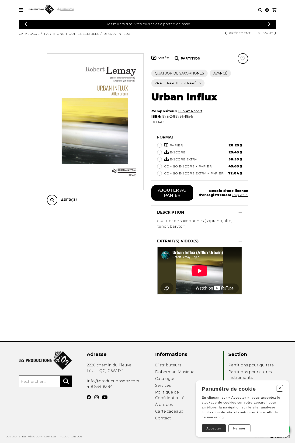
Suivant (265, 33)
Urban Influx (117, 34)
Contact (163, 418)
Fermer (239, 428)
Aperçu (69, 200)
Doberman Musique (174, 372)
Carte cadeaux (169, 411)
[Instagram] (96, 397)
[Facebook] (89, 397)
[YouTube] (105, 397)
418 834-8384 (100, 386)
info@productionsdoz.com (113, 381)
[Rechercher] (66, 381)
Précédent (239, 33)
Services (163, 385)
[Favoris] (243, 58)
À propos (164, 404)
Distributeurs (168, 365)
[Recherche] (260, 10)
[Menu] (21, 10)
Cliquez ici (240, 195)
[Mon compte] (267, 10)
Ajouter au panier (172, 193)
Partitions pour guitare (251, 365)
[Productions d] (45, 360)
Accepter (213, 428)
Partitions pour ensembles (71, 34)
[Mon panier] (274, 10)
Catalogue (29, 34)
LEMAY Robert (190, 111)
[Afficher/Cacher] (240, 212)
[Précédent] (26, 24)
